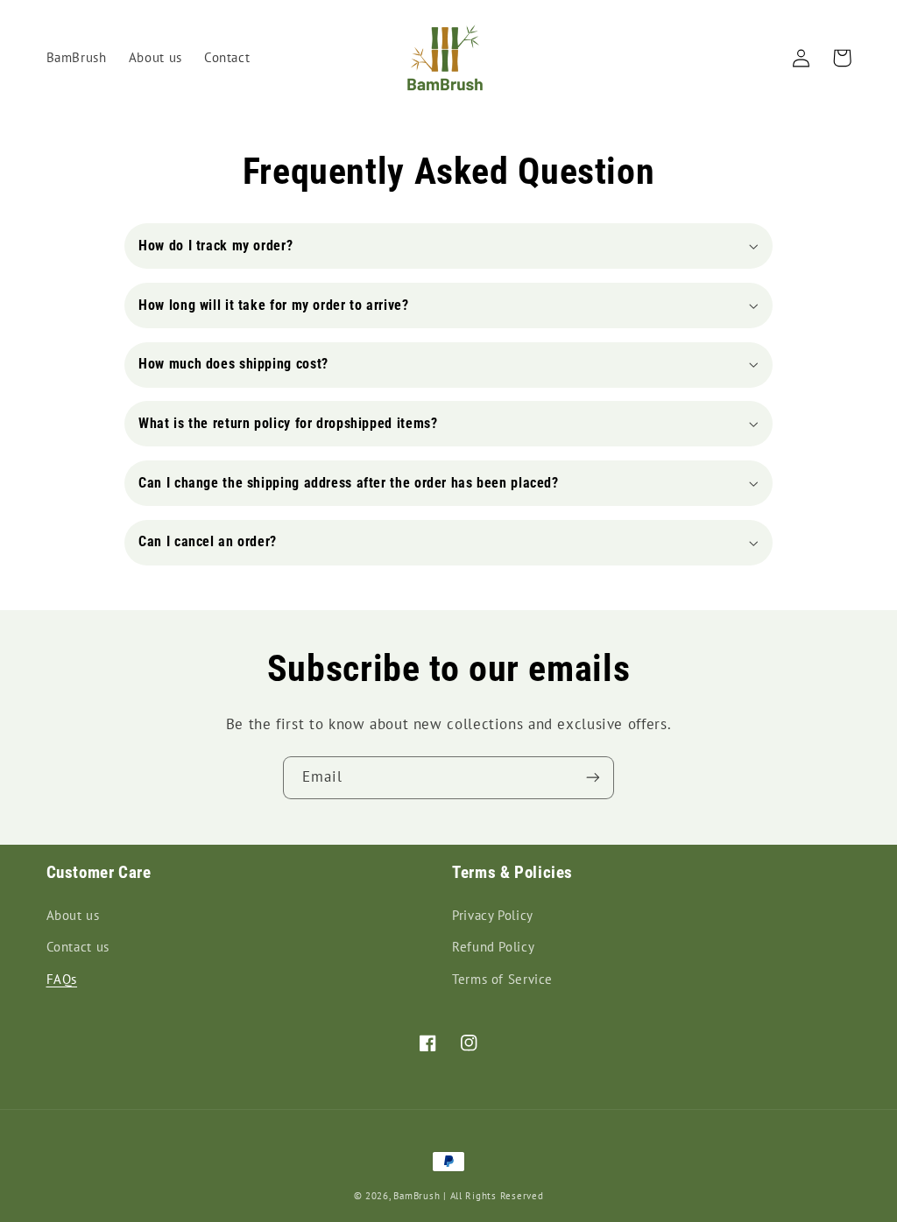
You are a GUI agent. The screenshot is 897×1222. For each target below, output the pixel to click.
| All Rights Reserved (493, 1196)
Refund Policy (493, 946)
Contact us (77, 946)
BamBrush (416, 1196)
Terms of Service (502, 979)
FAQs (62, 979)
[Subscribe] (593, 777)
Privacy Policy (492, 915)
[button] (448, 246)
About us (73, 915)
